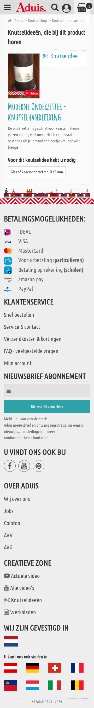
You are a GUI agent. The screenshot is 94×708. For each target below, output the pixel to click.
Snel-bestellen (19, 314)
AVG (8, 547)
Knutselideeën (26, 599)
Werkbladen (23, 611)
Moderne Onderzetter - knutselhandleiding (37, 111)
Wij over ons (17, 498)
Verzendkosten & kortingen (33, 338)
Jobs (9, 510)
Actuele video (25, 575)
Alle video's (22, 587)
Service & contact (22, 326)
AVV (8, 534)
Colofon (12, 522)
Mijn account (18, 362)
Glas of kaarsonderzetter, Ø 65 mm (37, 171)
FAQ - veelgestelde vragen (31, 350)
